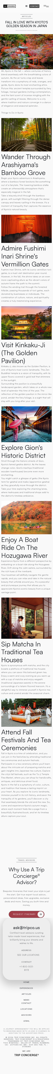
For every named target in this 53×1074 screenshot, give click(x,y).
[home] (9, 6)
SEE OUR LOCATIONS (28, 955)
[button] (26, 6)
